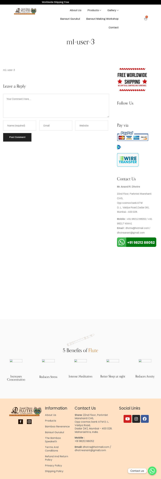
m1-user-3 (9, 70)
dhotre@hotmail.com (137, 228)
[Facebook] (145, 419)
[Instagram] (136, 419)
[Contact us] (152, 471)
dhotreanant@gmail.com (131, 232)
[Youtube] (127, 419)
